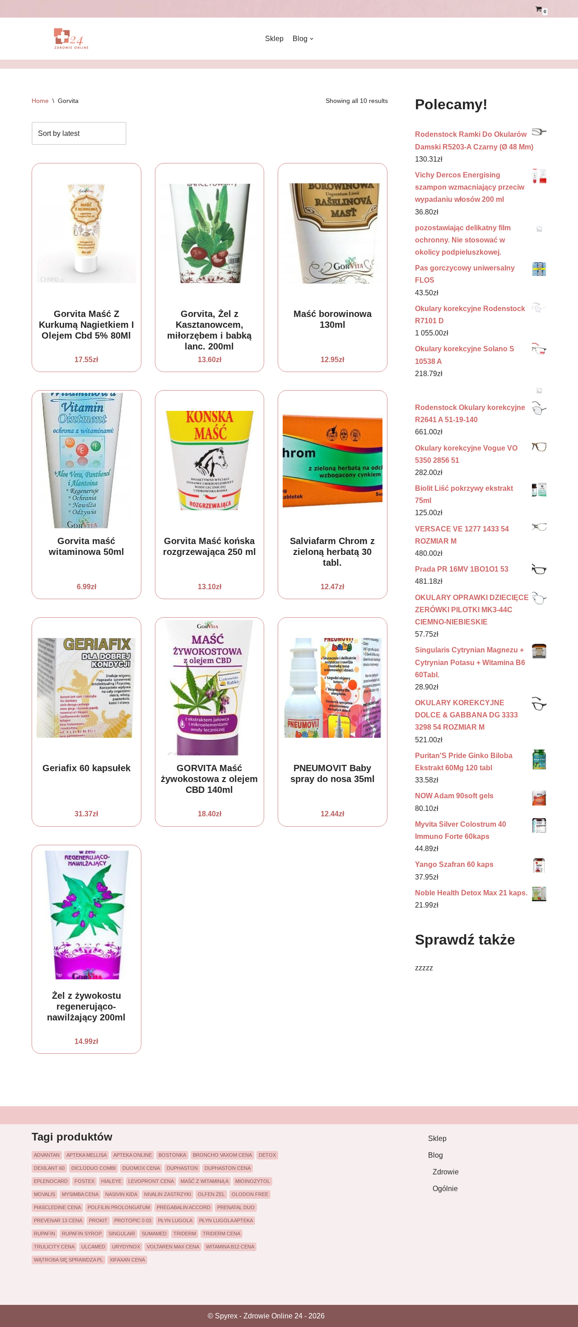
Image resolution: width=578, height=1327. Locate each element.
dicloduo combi (93, 1168)
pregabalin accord (183, 1207)
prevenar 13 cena (58, 1220)
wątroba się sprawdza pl (68, 1259)
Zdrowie (446, 1172)
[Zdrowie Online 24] (77, 38)
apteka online (132, 1155)
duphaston (182, 1168)
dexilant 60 (49, 1168)
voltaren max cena (173, 1246)
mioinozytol (252, 1181)
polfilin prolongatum (119, 1207)
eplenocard (51, 1181)
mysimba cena (80, 1194)
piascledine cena (57, 1207)
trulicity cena (54, 1246)
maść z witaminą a (204, 1181)
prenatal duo (236, 1207)
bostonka (172, 1155)
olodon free (250, 1194)
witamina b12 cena (230, 1246)
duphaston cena (228, 1168)
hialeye (111, 1181)
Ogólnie (445, 1188)
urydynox (126, 1246)
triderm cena (221, 1233)
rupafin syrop (82, 1233)
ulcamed (93, 1246)
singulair (121, 1233)
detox (267, 1155)
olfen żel (211, 1194)
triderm (184, 1233)
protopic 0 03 (132, 1220)
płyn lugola (175, 1220)
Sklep (274, 38)
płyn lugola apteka (226, 1220)
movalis (44, 1194)
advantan (47, 1155)
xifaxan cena (127, 1259)
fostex (84, 1181)
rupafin (44, 1233)
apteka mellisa (86, 1155)
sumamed (154, 1233)
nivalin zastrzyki (167, 1194)
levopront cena (151, 1181)
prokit (98, 1220)
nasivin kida (121, 1194)
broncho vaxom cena (222, 1155)
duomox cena (141, 1168)
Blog (435, 1155)
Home (40, 100)
